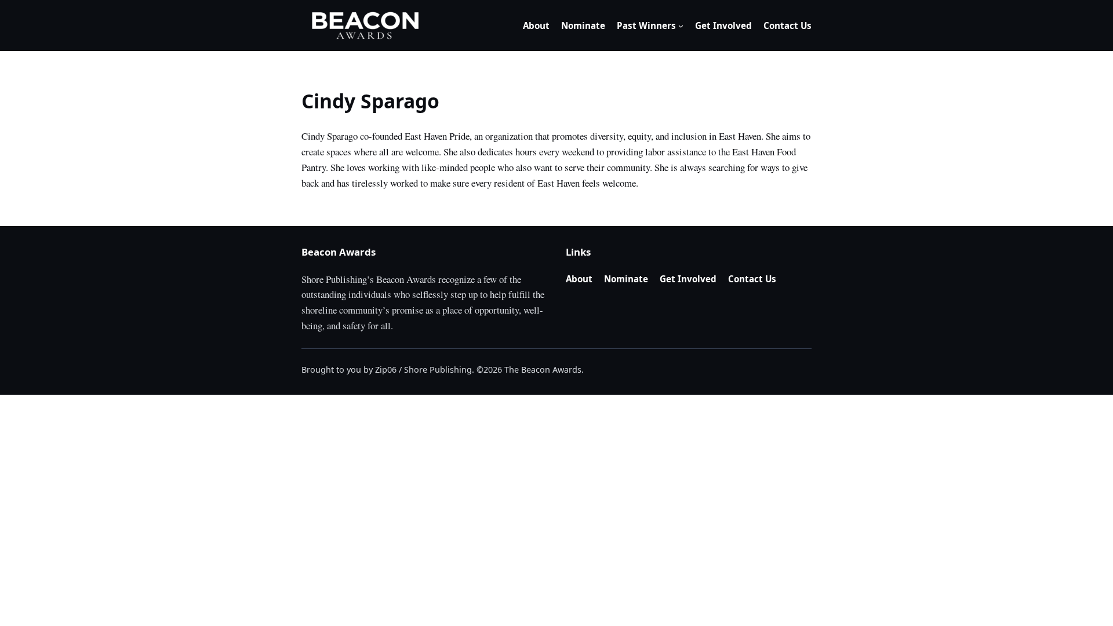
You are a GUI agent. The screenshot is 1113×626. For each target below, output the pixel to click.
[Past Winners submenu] (680, 25)
